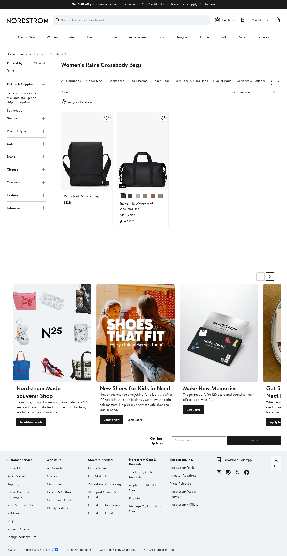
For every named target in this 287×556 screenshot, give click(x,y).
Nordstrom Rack (182, 467)
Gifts (224, 37)
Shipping (12, 484)
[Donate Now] (135, 333)
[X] (237, 473)
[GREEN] (130, 196)
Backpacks (116, 80)
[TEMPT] (153, 196)
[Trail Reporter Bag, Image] (86, 151)
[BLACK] (123, 196)
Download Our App (238, 459)
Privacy (11, 550)
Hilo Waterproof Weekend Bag (136, 206)
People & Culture (59, 491)
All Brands (54, 468)
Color (11, 143)
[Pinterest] (228, 473)
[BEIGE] (145, 196)
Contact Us (14, 468)
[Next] (278, 81)
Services (263, 37)
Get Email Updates (61, 499)
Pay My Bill (137, 498)
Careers (53, 476)
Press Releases (180, 483)
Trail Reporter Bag (81, 196)
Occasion (14, 182)
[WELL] (160, 196)
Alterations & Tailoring (104, 484)
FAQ (9, 520)
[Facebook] (246, 473)
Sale (242, 37)
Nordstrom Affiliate (184, 504)
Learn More (135, 420)
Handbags (39, 54)
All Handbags (71, 80)
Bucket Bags (222, 80)
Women (52, 37)
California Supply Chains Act (118, 550)
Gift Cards (193, 409)
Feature (12, 195)
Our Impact (55, 484)
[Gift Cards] (219, 333)
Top (276, 466)
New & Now (26, 37)
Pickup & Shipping (20, 84)
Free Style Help (99, 476)
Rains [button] (11, 70)
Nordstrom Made (31, 422)
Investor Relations (183, 475)
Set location (15, 110)
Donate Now (111, 420)
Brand (11, 156)
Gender (12, 118)
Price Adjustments (19, 504)
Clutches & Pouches (251, 80)
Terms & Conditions (79, 550)
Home (204, 37)
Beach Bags (161, 80)
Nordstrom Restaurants (105, 504)
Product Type (16, 131)
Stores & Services (101, 459)
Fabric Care (15, 207)
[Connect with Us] (255, 473)
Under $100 (94, 80)
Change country (18, 536)
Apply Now (207, 4)
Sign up (253, 440)
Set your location (79, 102)
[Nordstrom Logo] (27, 20)
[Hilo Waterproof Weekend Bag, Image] (142, 151)
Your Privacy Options (37, 550)
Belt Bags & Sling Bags (191, 80)
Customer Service (19, 459)
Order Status (15, 476)
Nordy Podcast (58, 507)
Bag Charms (138, 80)
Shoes (113, 37)
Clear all (40, 63)
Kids (161, 37)
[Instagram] (218, 473)
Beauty (92, 37)
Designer (182, 37)
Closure (12, 169)
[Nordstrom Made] (52, 333)
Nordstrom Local (100, 512)
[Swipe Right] (270, 276)
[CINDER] (138, 196)
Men (72, 37)
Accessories (137, 37)
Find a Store (97, 468)
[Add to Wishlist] (107, 118)
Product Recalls (17, 528)
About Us (54, 459)
